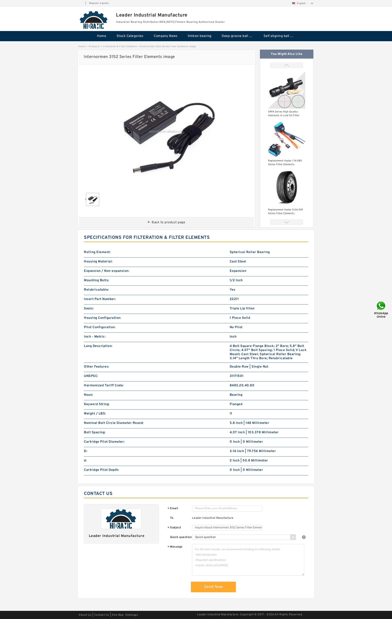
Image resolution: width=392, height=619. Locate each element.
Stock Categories (130, 36)
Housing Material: (98, 262)
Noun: (88, 395)
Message (175, 547)
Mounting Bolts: (96, 280)
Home (101, 36)
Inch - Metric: (95, 337)
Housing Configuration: (102, 318)
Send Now (213, 587)
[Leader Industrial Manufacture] (94, 20)
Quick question (181, 537)
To (171, 518)
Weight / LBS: (95, 414)
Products (94, 46)
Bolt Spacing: (95, 432)
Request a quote (99, 3)
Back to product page (168, 222)
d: (85, 461)
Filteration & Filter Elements (120, 46)
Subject (174, 528)
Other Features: (96, 367)
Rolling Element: (97, 252)
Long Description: (98, 346)
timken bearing (200, 36)
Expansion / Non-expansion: (106, 271)
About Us (85, 615)
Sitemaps (131, 615)
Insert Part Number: (100, 299)
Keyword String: (97, 404)
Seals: (89, 309)
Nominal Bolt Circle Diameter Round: (114, 423)
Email (173, 509)
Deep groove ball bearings (240, 36)
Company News (165, 36)
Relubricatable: (96, 290)
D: (85, 451)
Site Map (118, 615)
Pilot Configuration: (100, 327)
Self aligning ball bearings (282, 36)
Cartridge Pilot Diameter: (104, 442)
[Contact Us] (381, 309)
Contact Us (101, 615)
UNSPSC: (91, 376)
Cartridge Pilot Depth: (101, 470)
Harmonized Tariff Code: (104, 385)
